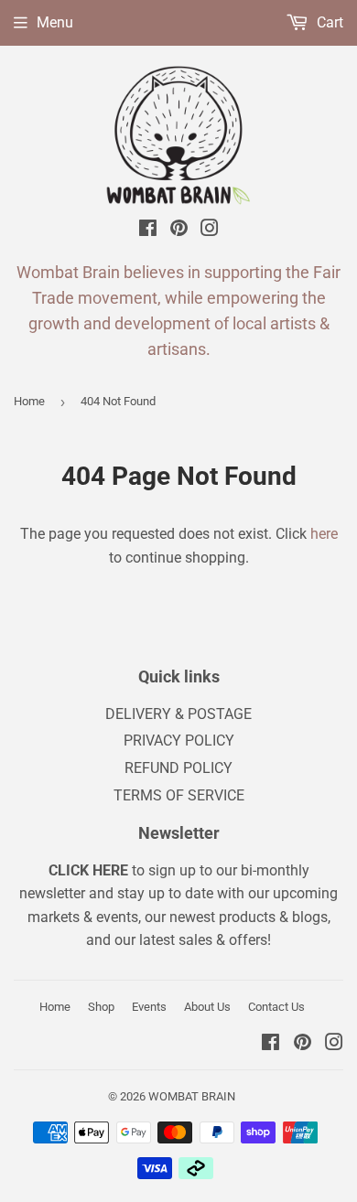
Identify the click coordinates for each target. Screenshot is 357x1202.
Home (29, 401)
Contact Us (276, 1007)
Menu (55, 22)
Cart (328, 22)
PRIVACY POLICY (179, 740)
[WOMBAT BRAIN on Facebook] (147, 230)
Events (149, 1007)
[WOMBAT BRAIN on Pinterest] (179, 230)
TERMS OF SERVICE (179, 795)
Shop (101, 1007)
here (324, 533)
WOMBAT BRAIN (191, 1096)
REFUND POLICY (178, 768)
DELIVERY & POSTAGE (178, 714)
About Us (207, 1007)
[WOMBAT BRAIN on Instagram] (209, 230)
